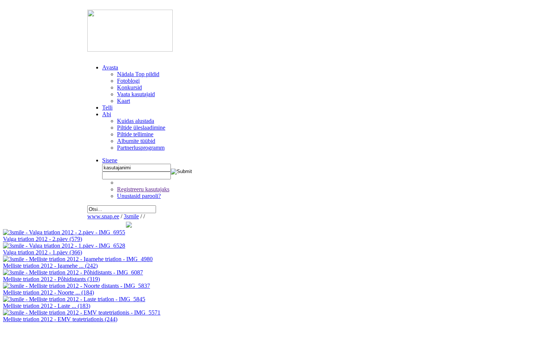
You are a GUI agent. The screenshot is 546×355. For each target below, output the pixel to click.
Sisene (109, 160)
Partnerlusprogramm (141, 147)
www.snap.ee (103, 216)
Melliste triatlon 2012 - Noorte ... (48, 292)
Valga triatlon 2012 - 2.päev (42, 239)
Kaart (123, 101)
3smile (131, 216)
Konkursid (129, 87)
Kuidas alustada (135, 121)
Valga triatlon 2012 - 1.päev (42, 252)
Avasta (110, 67)
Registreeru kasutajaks (143, 189)
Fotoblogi (128, 81)
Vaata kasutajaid (136, 94)
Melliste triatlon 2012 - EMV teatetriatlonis (60, 319)
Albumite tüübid (136, 141)
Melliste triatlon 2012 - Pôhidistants (51, 279)
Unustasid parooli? (139, 196)
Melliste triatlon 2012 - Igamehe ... (50, 266)
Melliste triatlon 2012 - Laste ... (46, 306)
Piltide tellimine (135, 134)
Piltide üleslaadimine (141, 127)
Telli (107, 107)
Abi (106, 114)
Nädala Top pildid (138, 74)
